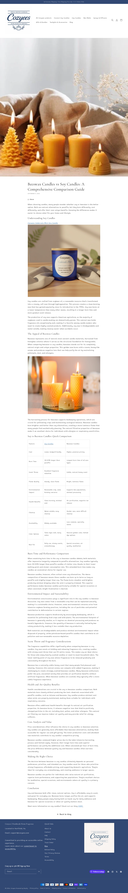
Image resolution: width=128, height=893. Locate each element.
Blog (46, 846)
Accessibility (49, 860)
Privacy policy (34, 888)
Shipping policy (56, 888)
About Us (48, 828)
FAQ (46, 835)
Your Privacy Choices (52, 853)
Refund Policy (50, 849)
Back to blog (65, 814)
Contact (47, 832)
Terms (47, 856)
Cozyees (13, 888)
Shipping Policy (50, 839)
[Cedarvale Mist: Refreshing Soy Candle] (64, 297)
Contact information (69, 888)
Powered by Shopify (22, 888)
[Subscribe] (38, 871)
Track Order (49, 842)
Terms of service (45, 888)
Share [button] (32, 199)
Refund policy (81, 888)
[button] (112, 20)
